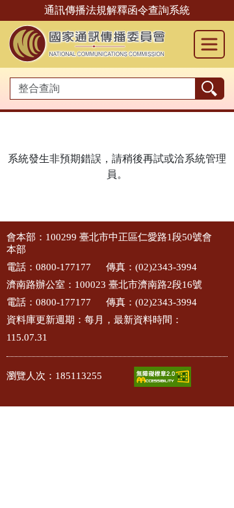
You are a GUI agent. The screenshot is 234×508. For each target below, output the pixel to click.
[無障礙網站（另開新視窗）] (162, 377)
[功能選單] (209, 44)
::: (4, 236)
